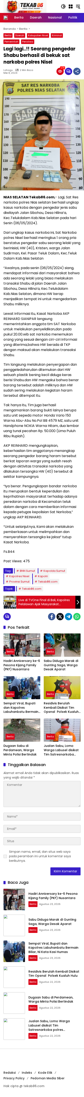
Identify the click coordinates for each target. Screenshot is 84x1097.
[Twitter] (60, 616)
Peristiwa (27, 41)
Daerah (19, 35)
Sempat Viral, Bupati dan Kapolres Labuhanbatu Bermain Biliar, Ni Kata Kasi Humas (20, 707)
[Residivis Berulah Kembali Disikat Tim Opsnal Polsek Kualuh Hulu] (62, 687)
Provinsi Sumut (19, 582)
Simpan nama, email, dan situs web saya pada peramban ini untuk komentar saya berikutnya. (40, 856)
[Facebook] (51, 616)
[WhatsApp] (77, 616)
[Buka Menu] (70, 6)
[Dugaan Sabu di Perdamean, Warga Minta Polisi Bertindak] (21, 730)
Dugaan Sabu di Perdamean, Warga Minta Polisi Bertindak (20, 750)
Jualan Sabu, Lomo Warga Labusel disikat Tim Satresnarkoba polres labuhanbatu (61, 750)
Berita (8, 35)
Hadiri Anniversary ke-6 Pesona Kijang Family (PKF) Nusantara (21, 665)
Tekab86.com (48, 582)
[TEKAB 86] (25, 6)
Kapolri (43, 576)
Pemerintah (11, 41)
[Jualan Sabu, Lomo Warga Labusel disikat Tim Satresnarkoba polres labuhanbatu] (62, 730)
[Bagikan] (77, 71)
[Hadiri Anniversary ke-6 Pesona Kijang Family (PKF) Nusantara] (21, 645)
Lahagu (8, 70)
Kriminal (57, 35)
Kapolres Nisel (19, 576)
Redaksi (9, 1072)
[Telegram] (68, 616)
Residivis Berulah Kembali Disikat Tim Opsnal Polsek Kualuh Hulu (61, 707)
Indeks (27, 1072)
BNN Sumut (27, 571)
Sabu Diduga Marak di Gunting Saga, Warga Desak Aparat (61, 665)
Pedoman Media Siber (48, 1078)
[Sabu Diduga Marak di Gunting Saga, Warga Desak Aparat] (62, 645)
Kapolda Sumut (54, 571)
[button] (63, 6)
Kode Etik (45, 1072)
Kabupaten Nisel (38, 35)
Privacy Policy (14, 1078)
